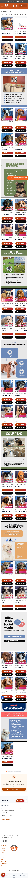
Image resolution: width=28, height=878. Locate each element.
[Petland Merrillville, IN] (6, 6)
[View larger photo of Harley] (25, 472)
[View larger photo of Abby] (12, 200)
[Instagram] (6, 841)
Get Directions (7, 819)
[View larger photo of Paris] (25, 44)
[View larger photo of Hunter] (25, 109)
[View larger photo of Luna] (12, 472)
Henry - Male (7, 56)
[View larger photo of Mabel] (12, 381)
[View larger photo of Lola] (12, 291)
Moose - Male (21, 31)
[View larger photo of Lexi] (25, 225)
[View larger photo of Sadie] (25, 381)
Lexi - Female (20, 238)
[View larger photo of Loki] (25, 407)
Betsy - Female (21, 575)
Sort (23, 14)
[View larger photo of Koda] (12, 497)
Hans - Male (20, 328)
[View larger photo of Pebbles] (12, 316)
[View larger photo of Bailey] (12, 744)
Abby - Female (7, 212)
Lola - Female (7, 303)
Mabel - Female (8, 394)
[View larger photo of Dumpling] (12, 678)
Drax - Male (7, 238)
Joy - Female (7, 419)
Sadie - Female (21, 394)
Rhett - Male (20, 212)
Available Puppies (3, 849)
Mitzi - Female (7, 147)
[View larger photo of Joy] (12, 407)
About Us (3, 856)
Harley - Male (20, 484)
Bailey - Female (8, 756)
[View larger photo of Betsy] (25, 563)
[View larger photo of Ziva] (12, 109)
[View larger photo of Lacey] (25, 291)
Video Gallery (4, 863)
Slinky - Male (20, 147)
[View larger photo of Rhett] (25, 200)
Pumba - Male (7, 31)
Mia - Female (7, 575)
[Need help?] (3, 875)
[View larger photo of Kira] (25, 497)
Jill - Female (7, 600)
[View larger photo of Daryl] (12, 653)
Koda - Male (7, 509)
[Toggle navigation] (2, 5)
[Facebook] (3, 841)
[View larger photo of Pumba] (12, 19)
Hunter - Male (21, 122)
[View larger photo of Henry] (12, 44)
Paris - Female (21, 56)
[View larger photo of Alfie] (25, 678)
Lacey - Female (21, 303)
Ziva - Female (7, 122)
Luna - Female (7, 484)
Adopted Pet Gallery (4, 858)
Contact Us (4, 861)
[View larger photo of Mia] (12, 563)
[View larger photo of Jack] (25, 588)
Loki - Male (20, 419)
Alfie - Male (20, 691)
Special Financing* (3, 853)
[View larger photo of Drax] (12, 225)
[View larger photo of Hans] (25, 316)
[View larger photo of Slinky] (25, 135)
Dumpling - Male (8, 691)
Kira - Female (20, 509)
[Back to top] (26, 800)
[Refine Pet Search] (3, 14)
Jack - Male (20, 600)
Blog (2, 865)
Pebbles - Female (8, 328)
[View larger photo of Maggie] (25, 653)
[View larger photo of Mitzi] (12, 135)
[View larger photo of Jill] (12, 588)
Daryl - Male (7, 665)
